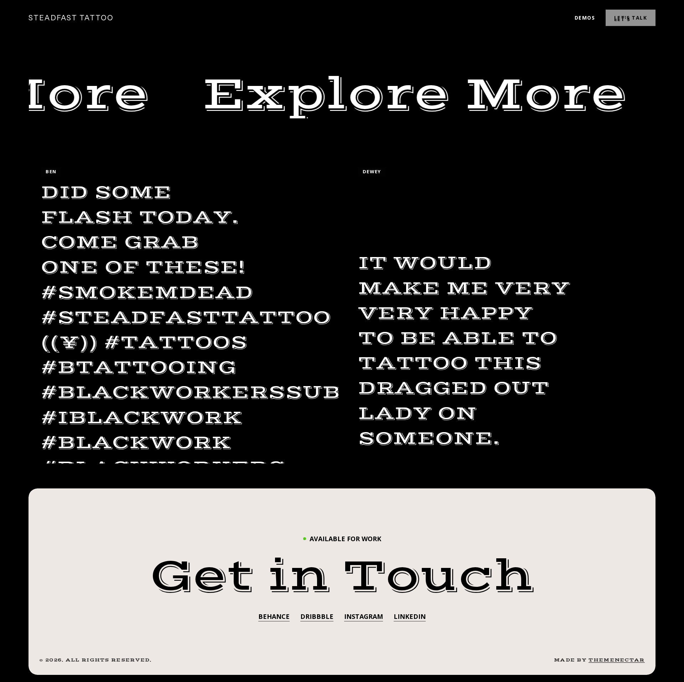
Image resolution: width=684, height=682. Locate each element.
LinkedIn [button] (410, 616)
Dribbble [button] (316, 616)
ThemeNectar (616, 660)
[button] (342, 576)
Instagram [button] (363, 616)
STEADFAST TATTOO (71, 17)
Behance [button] (274, 616)
